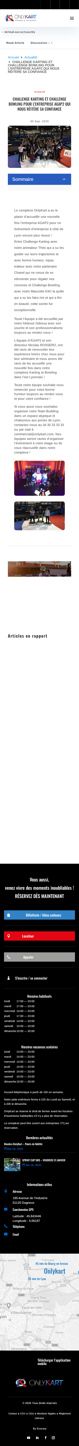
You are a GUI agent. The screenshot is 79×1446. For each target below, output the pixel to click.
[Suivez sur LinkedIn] (37, 1438)
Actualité (39, 92)
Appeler (28, 957)
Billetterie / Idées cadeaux (43, 914)
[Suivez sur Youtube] (29, 1438)
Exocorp (41, 1428)
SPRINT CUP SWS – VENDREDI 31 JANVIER (38, 702)
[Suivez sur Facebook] (46, 1438)
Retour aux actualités (20, 32)
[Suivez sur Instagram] (53, 1438)
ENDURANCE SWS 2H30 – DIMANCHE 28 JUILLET (32, 811)
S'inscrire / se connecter (31, 978)
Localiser (28, 935)
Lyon (58, 766)
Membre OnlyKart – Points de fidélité (23, 1144)
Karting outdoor (43, 712)
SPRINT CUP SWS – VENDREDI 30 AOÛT (38, 757)
